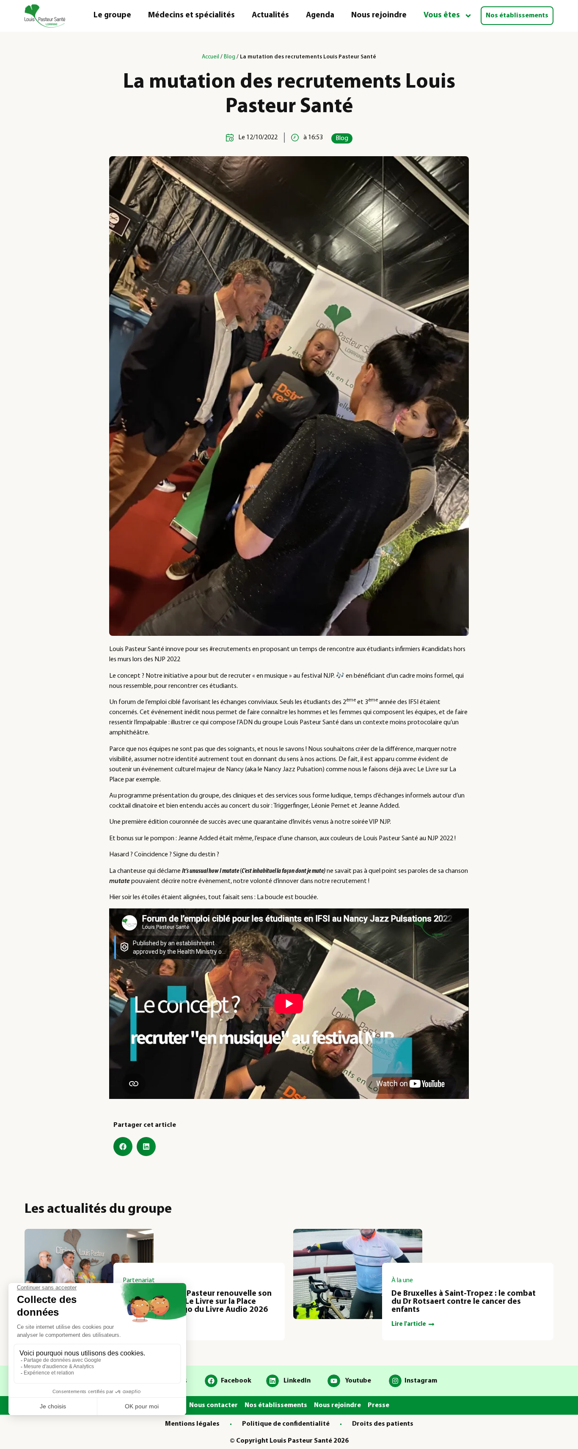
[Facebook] (211, 1381)
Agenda (320, 15)
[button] (122, 1146)
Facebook (236, 1380)
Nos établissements (517, 15)
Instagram (421, 1380)
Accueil (210, 57)
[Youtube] (334, 1381)
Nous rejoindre (379, 15)
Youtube (358, 1380)
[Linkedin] (272, 1381)
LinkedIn (297, 1380)
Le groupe (112, 15)
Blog (229, 57)
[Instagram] (395, 1381)
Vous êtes (442, 15)
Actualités (270, 15)
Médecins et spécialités (191, 15)
